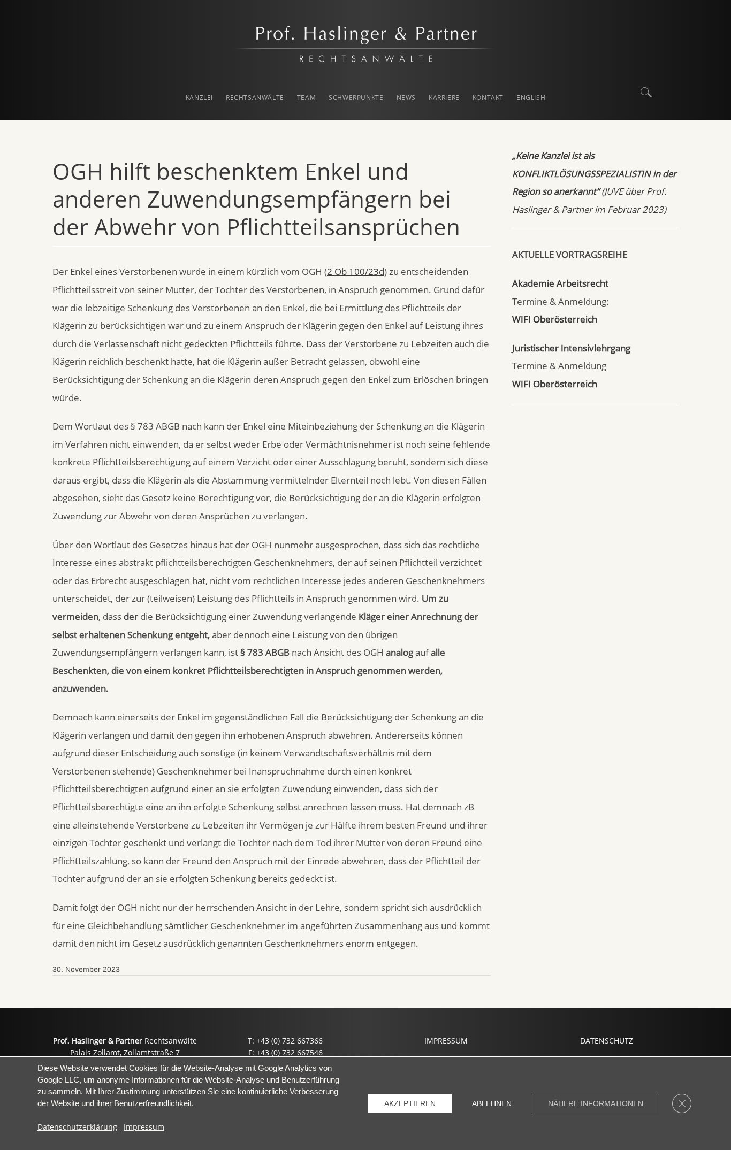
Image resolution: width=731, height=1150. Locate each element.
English (530, 97)
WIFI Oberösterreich (554, 319)
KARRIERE (444, 97)
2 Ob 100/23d (355, 271)
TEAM (306, 97)
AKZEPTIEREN (410, 1103)
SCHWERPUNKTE (356, 97)
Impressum (144, 1127)
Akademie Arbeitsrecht (560, 283)
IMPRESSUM (446, 1041)
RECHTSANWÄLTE (255, 97)
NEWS (406, 97)
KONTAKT (488, 97)
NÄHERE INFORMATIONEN (595, 1103)
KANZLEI (199, 97)
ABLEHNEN (492, 1103)
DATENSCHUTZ (606, 1041)
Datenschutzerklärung (77, 1127)
